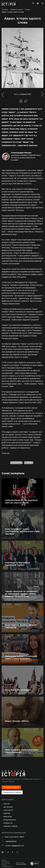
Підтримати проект (11, 787)
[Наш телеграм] (8, 852)
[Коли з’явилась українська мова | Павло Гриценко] (22, 742)
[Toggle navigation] (42, 4)
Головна (5, 9)
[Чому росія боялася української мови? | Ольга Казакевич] (22, 648)
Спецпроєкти (9, 820)
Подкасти (7, 823)
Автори (6, 813)
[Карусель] (42, 94)
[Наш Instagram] (17, 853)
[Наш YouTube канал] (3, 852)
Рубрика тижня (16, 9)
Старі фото (8, 810)
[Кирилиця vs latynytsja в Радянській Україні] (22, 555)
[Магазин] (38, 4)
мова (29, 462)
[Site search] (33, 4)
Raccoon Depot (21, 864)
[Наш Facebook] (12, 853)
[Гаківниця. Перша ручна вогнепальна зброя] (3, 94)
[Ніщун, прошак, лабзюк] (22, 711)
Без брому (8, 807)
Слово (27, 9)
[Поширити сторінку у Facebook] (21, 101)
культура (17, 462)
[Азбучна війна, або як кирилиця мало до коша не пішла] (22, 492)
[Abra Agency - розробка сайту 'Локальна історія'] (36, 863)
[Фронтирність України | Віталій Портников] (22, 617)
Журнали (7, 817)
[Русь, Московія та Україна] (22, 680)
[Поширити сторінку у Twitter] (25, 101)
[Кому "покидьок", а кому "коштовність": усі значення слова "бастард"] (22, 524)
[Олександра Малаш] (22, 156)
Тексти (6, 804)
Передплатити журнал (12, 792)
